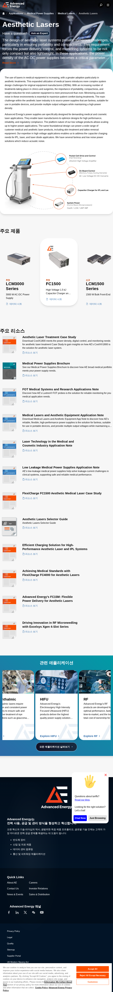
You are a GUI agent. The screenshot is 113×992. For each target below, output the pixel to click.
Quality (10, 943)
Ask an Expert (39, 33)
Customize (93, 982)
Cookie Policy (41, 988)
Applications (16, 13)
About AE (12, 882)
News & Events (15, 894)
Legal (9, 937)
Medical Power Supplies (40, 13)
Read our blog (82, 800)
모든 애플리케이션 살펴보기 (55, 747)
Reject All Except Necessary (93, 975)
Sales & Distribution (39, 894)
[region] (56, 977)
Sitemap (11, 949)
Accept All (92, 969)
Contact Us (13, 888)
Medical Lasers (66, 13)
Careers (33, 882)
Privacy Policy (13, 931)
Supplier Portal (14, 956)
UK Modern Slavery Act (18, 962)
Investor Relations (38, 888)
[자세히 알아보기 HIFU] (56, 682)
